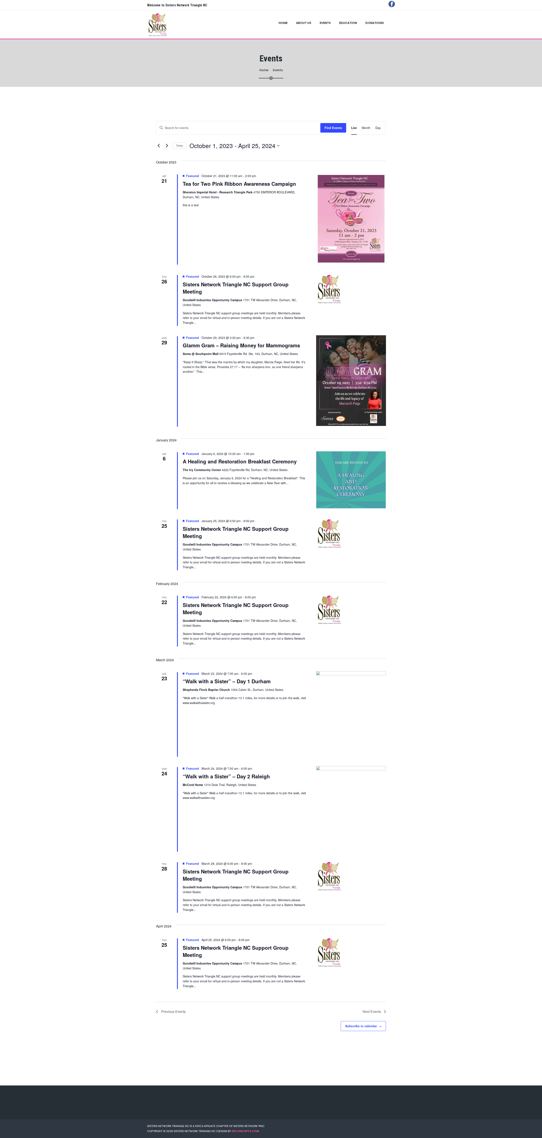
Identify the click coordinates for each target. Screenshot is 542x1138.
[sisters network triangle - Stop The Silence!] (161, 24)
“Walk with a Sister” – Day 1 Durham (227, 681)
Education (348, 23)
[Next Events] (166, 145)
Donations (374, 23)
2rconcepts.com (245, 1131)
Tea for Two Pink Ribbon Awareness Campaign (239, 183)
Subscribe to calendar (361, 1026)
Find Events (333, 128)
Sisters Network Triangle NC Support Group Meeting (236, 288)
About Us (303, 23)
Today (179, 145)
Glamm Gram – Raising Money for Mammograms (241, 345)
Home (283, 23)
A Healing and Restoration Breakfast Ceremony (240, 461)
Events (325, 23)
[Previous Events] (158, 145)
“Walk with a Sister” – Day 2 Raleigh (226, 776)
